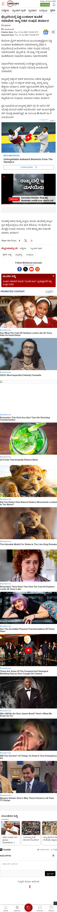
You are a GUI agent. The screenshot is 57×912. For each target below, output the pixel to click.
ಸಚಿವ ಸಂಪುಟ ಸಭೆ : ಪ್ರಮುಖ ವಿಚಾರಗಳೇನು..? (10, 840)
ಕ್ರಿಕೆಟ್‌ (52, 10)
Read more (14, 199)
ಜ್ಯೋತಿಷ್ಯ (18, 254)
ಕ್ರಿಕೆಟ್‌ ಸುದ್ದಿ (7, 254)
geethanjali (9, 29)
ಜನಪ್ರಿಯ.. (30, 254)
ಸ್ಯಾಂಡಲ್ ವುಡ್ (19, 10)
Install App (45, 4)
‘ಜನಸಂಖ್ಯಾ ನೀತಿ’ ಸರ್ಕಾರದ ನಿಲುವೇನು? (31, 838)
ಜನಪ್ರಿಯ (43, 10)
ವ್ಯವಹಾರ (32, 10)
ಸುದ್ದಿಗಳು (5, 10)
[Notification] (54, 4)
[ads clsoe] (55, 903)
